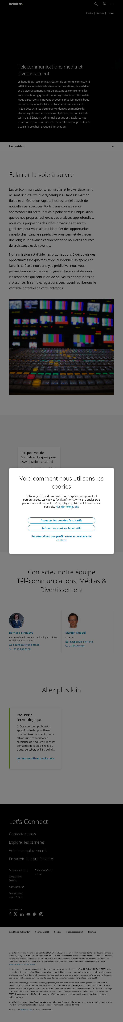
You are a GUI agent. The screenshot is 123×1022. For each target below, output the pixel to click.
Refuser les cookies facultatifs (61, 528)
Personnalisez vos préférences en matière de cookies (61, 538)
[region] (61, 511)
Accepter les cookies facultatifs (61, 520)
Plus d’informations (67, 506)
